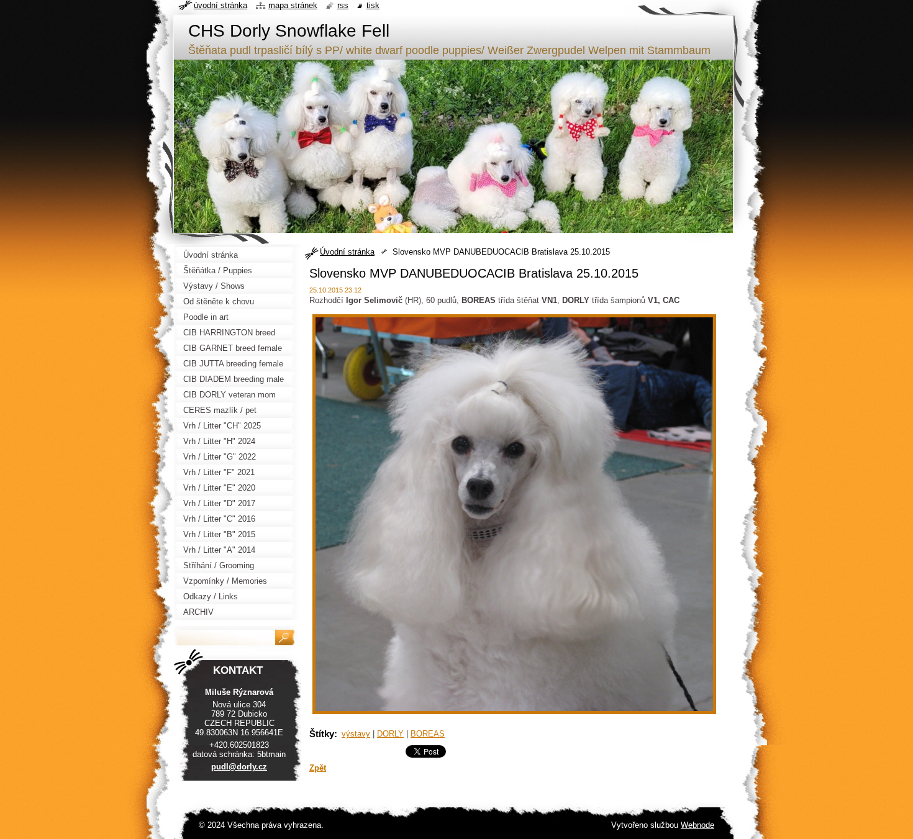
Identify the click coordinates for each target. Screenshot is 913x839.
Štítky (321, 733)
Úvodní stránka (347, 251)
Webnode (697, 825)
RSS (342, 5)
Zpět (317, 768)
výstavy (356, 733)
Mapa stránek (292, 5)
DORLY (390, 733)
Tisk (372, 5)
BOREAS (428, 733)
